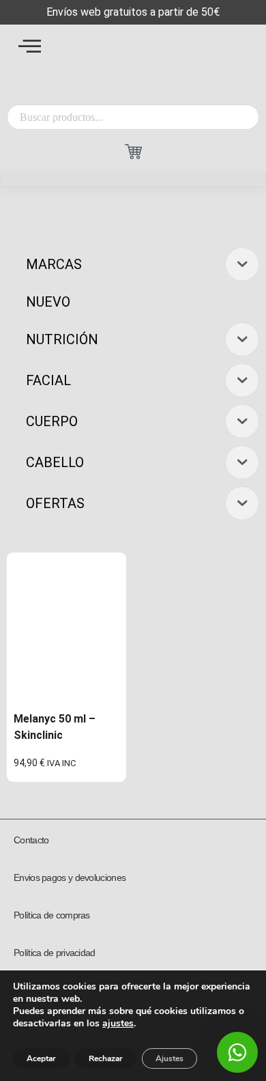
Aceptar (41, 1058)
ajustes (118, 1023)
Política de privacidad (54, 952)
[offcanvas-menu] (30, 46)
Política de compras (52, 915)
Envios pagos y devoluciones (69, 877)
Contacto (31, 839)
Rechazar (106, 1058)
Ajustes (169, 1058)
